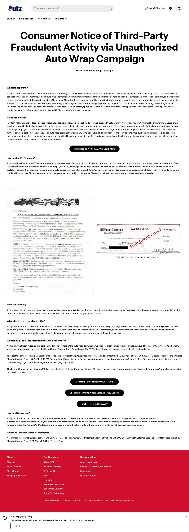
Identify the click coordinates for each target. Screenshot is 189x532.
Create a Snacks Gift (72, 500)
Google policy (88, 520)
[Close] (186, 516)
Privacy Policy (77, 520)
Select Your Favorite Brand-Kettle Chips (120, 500)
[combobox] (72, 8)
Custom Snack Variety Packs (93, 500)
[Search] (110, 8)
